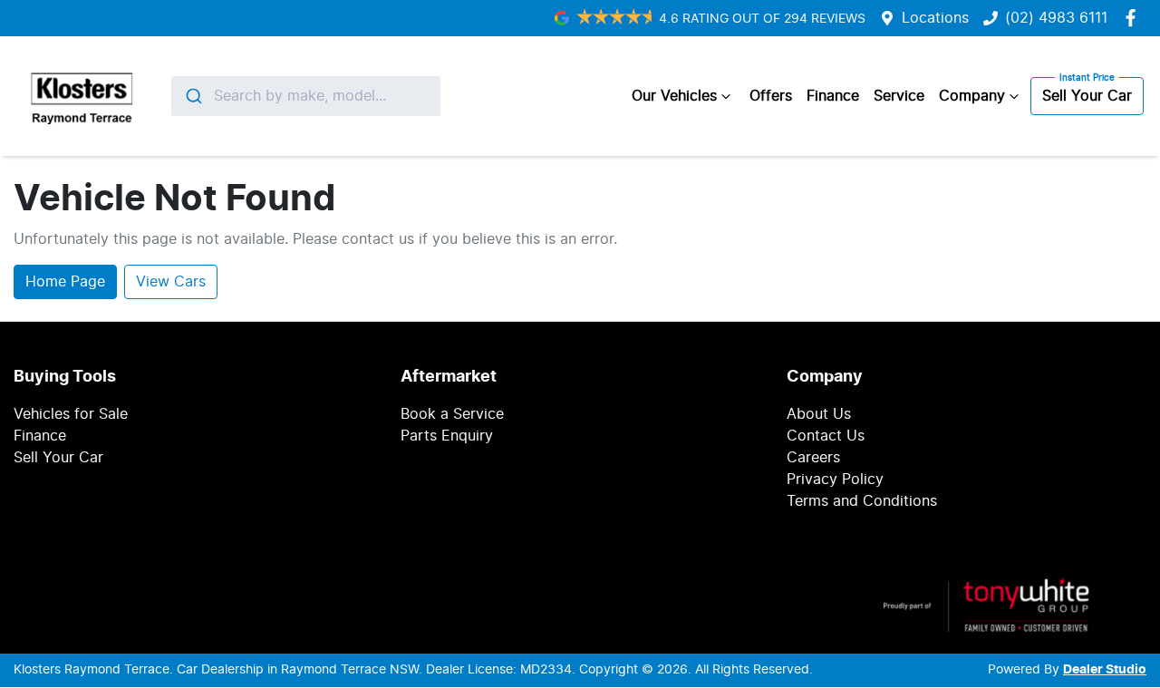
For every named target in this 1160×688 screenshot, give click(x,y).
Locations (935, 18)
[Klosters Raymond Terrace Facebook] (1134, 17)
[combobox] (305, 96)
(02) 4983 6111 (1056, 18)
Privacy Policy (835, 479)
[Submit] (192, 96)
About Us (819, 414)
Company (972, 96)
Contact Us (826, 436)
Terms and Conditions (862, 501)
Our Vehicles (674, 96)
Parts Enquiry (447, 436)
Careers (813, 458)
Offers (770, 96)
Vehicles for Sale (71, 414)
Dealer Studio (1104, 670)
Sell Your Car (1087, 96)
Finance (833, 96)
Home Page (65, 282)
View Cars (171, 282)
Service (899, 96)
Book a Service (452, 414)
